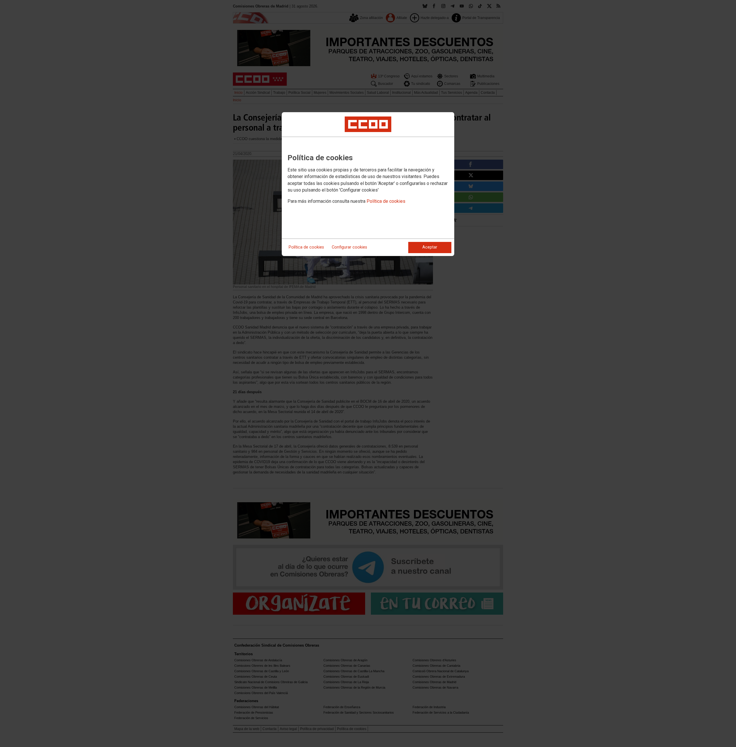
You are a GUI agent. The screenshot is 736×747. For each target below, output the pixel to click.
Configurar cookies (349, 247)
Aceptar (429, 247)
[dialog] (368, 184)
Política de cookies (386, 201)
